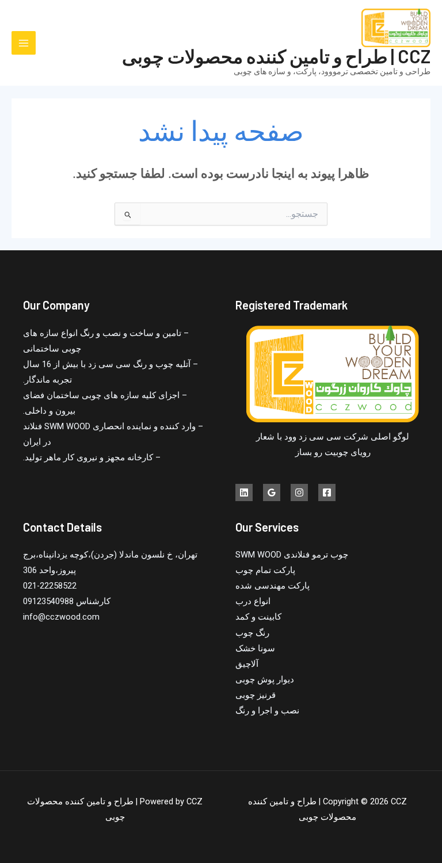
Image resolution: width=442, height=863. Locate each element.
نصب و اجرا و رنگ (267, 710)
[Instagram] (299, 492)
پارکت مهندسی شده (272, 586)
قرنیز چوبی (255, 695)
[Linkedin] (244, 492)
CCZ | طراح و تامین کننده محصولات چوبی (276, 56)
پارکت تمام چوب (265, 570)
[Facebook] (327, 492)
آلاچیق (246, 664)
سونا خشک (255, 648)
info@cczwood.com (61, 617)
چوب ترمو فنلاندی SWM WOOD (291, 554)
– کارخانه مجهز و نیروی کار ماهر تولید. (92, 457)
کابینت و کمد (258, 617)
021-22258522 (50, 586)
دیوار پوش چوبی (264, 679)
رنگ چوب (252, 633)
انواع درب (252, 601)
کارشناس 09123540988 (66, 601)
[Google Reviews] (271, 492)
